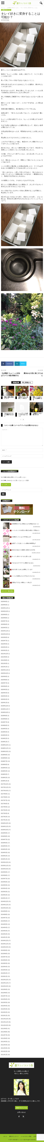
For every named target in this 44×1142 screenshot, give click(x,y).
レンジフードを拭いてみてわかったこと (23, 414)
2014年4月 (4, 927)
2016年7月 (4, 839)
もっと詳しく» (6, 484)
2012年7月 (4, 996)
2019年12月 (4, 706)
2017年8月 (4, 797)
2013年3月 (4, 970)
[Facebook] (19, 1117)
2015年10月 (4, 869)
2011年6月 (4, 1038)
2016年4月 (4, 849)
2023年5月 (4, 627)
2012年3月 (4, 1009)
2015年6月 (4, 882)
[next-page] (23, 419)
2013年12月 (4, 940)
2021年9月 (4, 657)
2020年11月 (4, 670)
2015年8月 (4, 875)
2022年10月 (4, 634)
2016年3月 (4, 852)
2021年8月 (4, 660)
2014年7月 (4, 917)
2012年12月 (4, 979)
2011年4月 (4, 1045)
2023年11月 (4, 608)
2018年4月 (4, 771)
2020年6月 (4, 686)
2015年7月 (4, 878)
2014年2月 (4, 934)
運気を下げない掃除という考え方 (23, 397)
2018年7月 (4, 761)
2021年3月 (4, 663)
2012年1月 (4, 1015)
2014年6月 (4, 921)
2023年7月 (4, 621)
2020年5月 (4, 689)
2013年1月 (4, 976)
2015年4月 (4, 888)
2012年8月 (4, 992)
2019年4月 (4, 732)
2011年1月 (4, 1054)
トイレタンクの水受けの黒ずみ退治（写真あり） (26, 530)
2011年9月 (4, 1028)
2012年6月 (4, 999)
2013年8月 (4, 953)
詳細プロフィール (21, 1108)
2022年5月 (4, 644)
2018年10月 (4, 751)
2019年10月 (4, 712)
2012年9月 (4, 989)
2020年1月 (4, 702)
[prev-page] (21, 419)
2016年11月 (4, 826)
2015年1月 (4, 898)
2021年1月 (4, 666)
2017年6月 (4, 803)
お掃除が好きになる (12, 8)
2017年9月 (4, 794)
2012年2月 (4, 1012)
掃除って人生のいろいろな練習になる (37, 398)
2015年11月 (4, 865)
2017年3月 (4, 813)
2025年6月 (4, 605)
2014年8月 (4, 914)
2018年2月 (4, 777)
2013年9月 (4, 950)
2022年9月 (4, 637)
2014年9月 (4, 911)
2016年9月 (4, 833)
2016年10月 (4, 829)
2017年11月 (4, 787)
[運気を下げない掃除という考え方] (22, 391)
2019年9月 (4, 715)
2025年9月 (4, 601)
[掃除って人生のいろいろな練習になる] (36, 391)
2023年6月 (4, 624)
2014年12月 (4, 901)
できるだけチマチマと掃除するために (9, 414)
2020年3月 (4, 696)
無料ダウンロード (14, 1136)
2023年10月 (4, 611)
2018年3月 (4, 774)
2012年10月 (4, 986)
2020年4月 (4, 693)
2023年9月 (4, 614)
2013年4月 (4, 966)
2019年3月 (4, 735)
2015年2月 (4, 895)
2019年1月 (4, 741)
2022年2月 (4, 650)
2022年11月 (4, 631)
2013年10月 (4, 947)
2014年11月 (4, 904)
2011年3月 (4, 1048)
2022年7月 (4, 640)
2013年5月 (4, 963)
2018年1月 (4, 781)
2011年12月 (4, 1019)
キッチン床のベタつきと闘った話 (21, 556)
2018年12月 (4, 745)
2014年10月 (4, 908)
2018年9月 (4, 755)
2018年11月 (4, 748)
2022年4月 (4, 647)
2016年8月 (4, 836)
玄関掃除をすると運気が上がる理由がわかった (25, 524)
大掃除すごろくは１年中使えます (21, 537)
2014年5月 (4, 924)
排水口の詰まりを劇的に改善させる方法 (23, 550)
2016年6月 (4, 843)
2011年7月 (4, 1035)
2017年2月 (4, 816)
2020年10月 (4, 673)
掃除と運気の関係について (9, 397)
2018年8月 (4, 758)
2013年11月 (4, 944)
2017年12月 (4, 784)
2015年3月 (4, 891)
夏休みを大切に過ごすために (33, 374)
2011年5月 (4, 1041)
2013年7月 (4, 957)
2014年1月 (4, 937)
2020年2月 (4, 699)
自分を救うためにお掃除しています (22, 569)
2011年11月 (4, 1022)
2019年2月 (4, 738)
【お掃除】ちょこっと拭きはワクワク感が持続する (10, 374)
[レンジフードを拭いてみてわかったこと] (22, 407)
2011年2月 (4, 1051)
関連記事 (16, 382)
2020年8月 (4, 680)
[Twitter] (24, 1117)
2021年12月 (4, 653)
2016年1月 (4, 859)
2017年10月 (4, 790)
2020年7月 (4, 683)
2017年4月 (4, 810)
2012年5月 (4, 1002)
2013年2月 (4, 973)
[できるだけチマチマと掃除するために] (7, 407)
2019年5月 (4, 728)
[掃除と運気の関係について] (7, 391)
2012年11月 (4, 983)
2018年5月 (4, 768)
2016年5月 (4, 846)
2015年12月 (4, 862)
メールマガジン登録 (26, 1136)
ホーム (3, 8)
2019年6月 (4, 725)
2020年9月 (4, 676)
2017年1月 (4, 820)
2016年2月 (4, 856)
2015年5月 (4, 885)
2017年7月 (4, 800)
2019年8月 (4, 719)
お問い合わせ (21, 1112)
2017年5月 (4, 807)
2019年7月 (4, 722)
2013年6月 (4, 960)
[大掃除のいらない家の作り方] (36, 407)
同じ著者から (26, 382)
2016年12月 (4, 823)
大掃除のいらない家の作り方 (37, 413)
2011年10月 (4, 1025)
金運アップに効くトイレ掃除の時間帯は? (24, 543)
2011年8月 (4, 1032)
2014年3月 (4, 931)
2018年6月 (4, 764)
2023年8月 (4, 618)
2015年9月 (4, 872)
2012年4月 (4, 1006)
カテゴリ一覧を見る (7, 591)
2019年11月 (4, 709)
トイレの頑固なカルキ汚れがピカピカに (23, 576)
